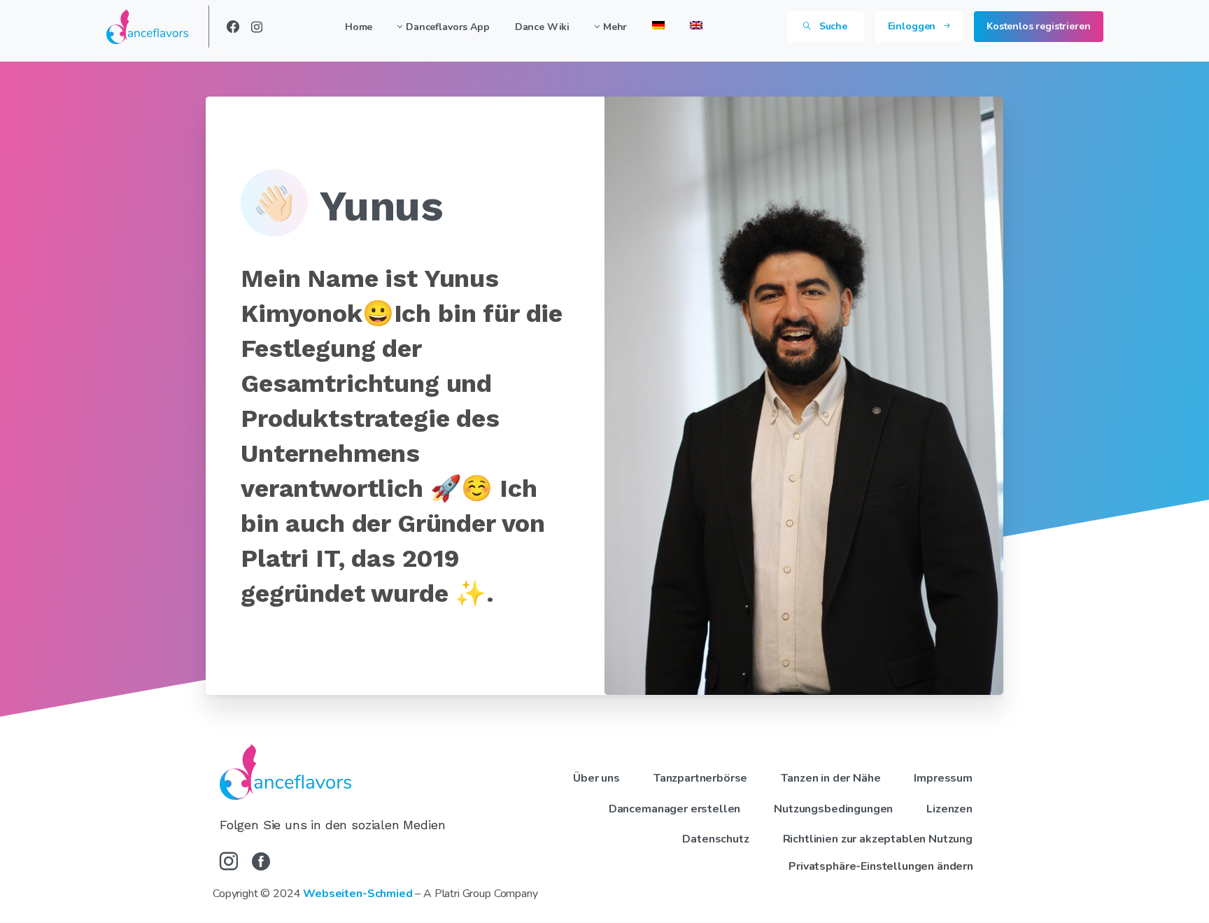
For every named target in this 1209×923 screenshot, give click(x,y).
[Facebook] (233, 26)
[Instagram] (229, 862)
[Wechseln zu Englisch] (696, 26)
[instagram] (257, 26)
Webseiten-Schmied (357, 893)
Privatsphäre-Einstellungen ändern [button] (881, 866)
